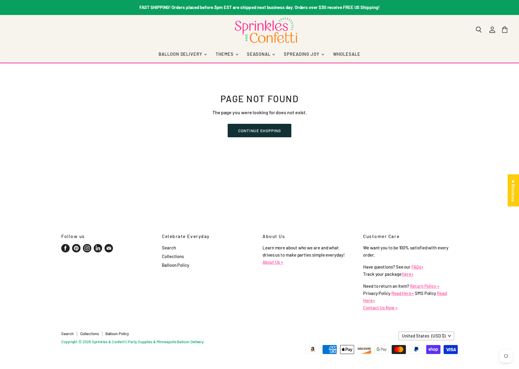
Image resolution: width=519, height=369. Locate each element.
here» (408, 274)
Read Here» (402, 293)
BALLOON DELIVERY (181, 54)
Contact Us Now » (380, 307)
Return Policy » (424, 286)
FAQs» (417, 266)
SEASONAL (259, 54)
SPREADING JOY (302, 54)
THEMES (225, 54)
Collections (173, 256)
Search (169, 247)
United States (423, 335)
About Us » (273, 262)
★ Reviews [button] (513, 190)
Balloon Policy (175, 265)
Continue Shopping (259, 130)
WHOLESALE (346, 54)
